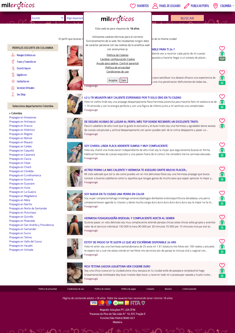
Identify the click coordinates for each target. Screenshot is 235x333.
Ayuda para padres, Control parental (118, 63)
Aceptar (113, 80)
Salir (123, 80)
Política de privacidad (117, 67)
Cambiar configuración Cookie (117, 59)
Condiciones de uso (117, 71)
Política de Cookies (117, 55)
